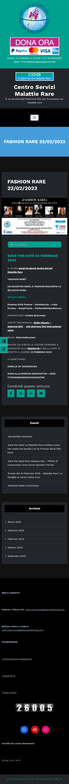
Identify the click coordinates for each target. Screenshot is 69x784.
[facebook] (10, 393)
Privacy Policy (9, 692)
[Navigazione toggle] (34, 118)
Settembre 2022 (17, 556)
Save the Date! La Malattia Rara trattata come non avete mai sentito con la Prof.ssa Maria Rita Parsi (34, 449)
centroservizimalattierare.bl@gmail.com (23, 630)
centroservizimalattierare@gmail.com (45, 609)
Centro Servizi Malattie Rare (34, 90)
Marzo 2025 (14, 522)
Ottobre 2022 (15, 547)
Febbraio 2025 (16, 530)
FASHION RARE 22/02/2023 (23, 485)
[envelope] (41, 393)
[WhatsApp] (31, 393)
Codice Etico (8, 676)
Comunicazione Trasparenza (17, 659)
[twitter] (21, 393)
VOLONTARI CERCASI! (20, 436)
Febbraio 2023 (16, 539)
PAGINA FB (33, 348)
